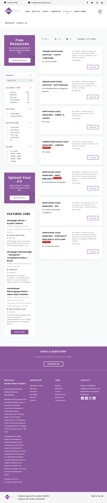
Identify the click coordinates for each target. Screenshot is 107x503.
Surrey (47, 122)
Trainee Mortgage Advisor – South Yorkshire (52, 54)
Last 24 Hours (15, 132)
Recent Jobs (59, 397)
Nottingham (63, 88)
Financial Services (16, 116)
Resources (33, 389)
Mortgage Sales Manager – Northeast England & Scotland (54, 236)
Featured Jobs (60, 394)
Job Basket (34, 394)
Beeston (45, 91)
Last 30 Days (15, 137)
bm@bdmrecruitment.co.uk (41, 3)
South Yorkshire (51, 62)
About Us (33, 397)
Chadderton (47, 213)
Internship (13, 95)
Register (58, 386)
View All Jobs (19, 332)
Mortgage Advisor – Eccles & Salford (16, 222)
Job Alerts (33, 392)
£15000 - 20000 (16, 154)
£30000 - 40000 (16, 159)
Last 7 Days (14, 135)
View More (92, 67)
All (11, 140)
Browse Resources (19, 60)
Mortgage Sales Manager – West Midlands (51, 175)
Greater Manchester (17, 235)
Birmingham (61, 182)
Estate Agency (15, 113)
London (47, 152)
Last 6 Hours (14, 127)
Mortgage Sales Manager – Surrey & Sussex (53, 114)
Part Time (13, 97)
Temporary (13, 102)
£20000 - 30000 (16, 156)
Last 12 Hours (15, 130)
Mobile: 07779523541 (88, 386)
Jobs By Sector (60, 400)
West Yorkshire (14, 309)
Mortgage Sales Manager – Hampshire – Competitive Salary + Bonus (19, 256)
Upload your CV (19, 198)
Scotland (48, 246)
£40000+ (14, 161)
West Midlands (50, 182)
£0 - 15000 (14, 151)
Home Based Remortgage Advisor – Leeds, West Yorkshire (18, 291)
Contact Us (53, 364)
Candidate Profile (36, 386)
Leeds (23, 309)
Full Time (13, 92)
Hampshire (13, 270)
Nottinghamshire (51, 88)
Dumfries (55, 246)
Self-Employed (15, 100)
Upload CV (59, 389)
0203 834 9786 (12, 3)
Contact (33, 400)
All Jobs (58, 392)
